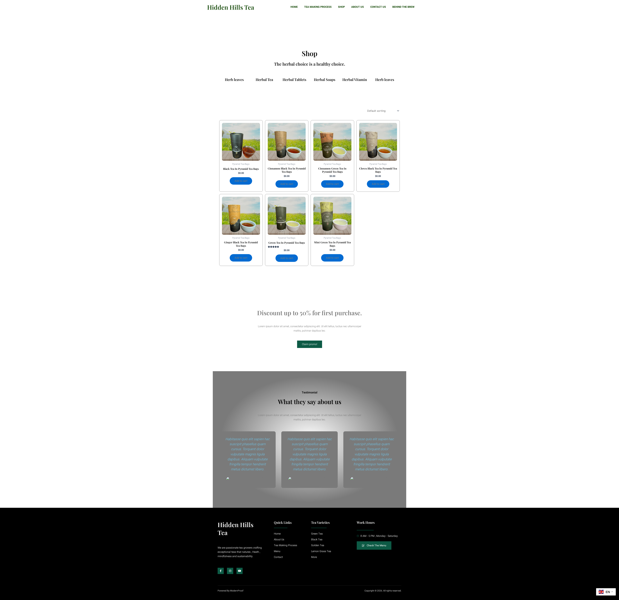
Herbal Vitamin (354, 79)
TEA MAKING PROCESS (318, 7)
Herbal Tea (264, 79)
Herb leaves (234, 79)
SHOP (341, 7)
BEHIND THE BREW (403, 7)
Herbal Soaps (324, 79)
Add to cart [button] (241, 181)
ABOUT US (357, 7)
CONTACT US (378, 7)
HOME (294, 7)
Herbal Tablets (294, 79)
